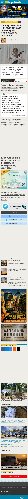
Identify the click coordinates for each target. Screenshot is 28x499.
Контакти (8, 489)
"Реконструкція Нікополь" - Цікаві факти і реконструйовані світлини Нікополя (13, 400)
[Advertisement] (14, 142)
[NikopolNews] (14, 206)
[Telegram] (7, 349)
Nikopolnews (12, 90)
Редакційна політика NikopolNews (10, 487)
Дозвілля (10, 21)
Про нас (14, 489)
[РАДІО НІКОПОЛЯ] (14, 332)
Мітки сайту (20, 489)
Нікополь (15, 21)
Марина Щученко (14, 39)
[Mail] (18, 349)
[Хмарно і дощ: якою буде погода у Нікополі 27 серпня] (4, 271)
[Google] (10, 349)
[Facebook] (3, 349)
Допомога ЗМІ (23, 487)
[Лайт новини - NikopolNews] (13, 2)
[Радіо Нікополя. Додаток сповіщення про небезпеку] (14, 306)
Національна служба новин (15, 446)
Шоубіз (3, 21)
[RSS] (14, 349)
